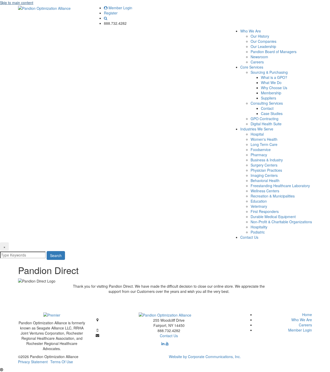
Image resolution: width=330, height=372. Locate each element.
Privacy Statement (33, 361)
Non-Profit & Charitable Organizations (281, 221)
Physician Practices (266, 170)
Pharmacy (259, 154)
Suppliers (268, 98)
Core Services (251, 67)
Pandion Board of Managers (273, 51)
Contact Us (249, 237)
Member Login (120, 7)
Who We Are (250, 31)
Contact (267, 108)
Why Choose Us (274, 87)
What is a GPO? (274, 77)
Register (111, 12)
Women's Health (264, 139)
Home (307, 314)
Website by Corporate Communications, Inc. (205, 356)
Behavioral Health (265, 180)
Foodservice (261, 149)
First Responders (265, 211)
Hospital (257, 134)
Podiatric (258, 232)
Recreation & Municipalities (273, 196)
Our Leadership (263, 46)
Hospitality (259, 226)
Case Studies (272, 113)
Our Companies (263, 41)
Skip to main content (16, 2)
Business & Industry (267, 159)
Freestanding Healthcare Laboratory (280, 185)
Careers (257, 61)
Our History (260, 36)
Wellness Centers (265, 190)
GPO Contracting (264, 118)
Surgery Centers (264, 165)
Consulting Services (267, 103)
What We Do (271, 82)
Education (259, 201)
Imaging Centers (264, 175)
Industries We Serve (256, 128)
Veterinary (259, 206)
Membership (271, 92)
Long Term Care (264, 144)
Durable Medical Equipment (273, 216)
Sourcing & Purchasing (269, 72)
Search (56, 255)
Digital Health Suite (266, 123)
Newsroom (259, 56)
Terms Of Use (61, 361)
